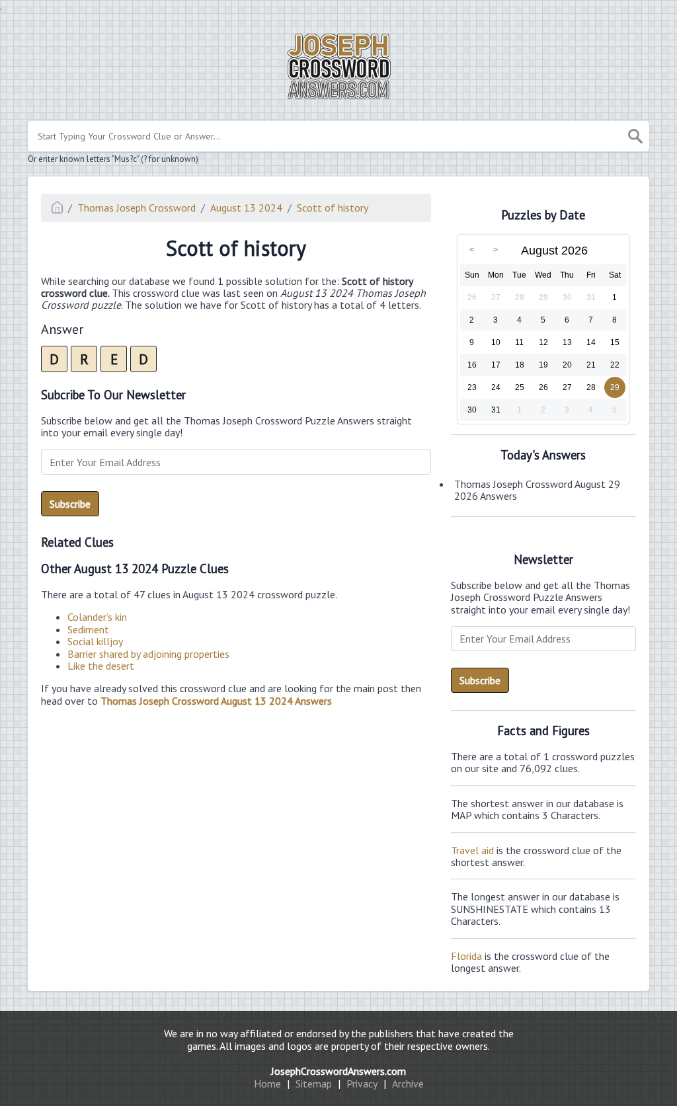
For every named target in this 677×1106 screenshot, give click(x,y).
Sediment (88, 629)
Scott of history (332, 207)
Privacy (362, 1083)
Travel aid (472, 850)
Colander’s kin (97, 616)
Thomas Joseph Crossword (136, 207)
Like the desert (100, 665)
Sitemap (314, 1083)
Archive (408, 1083)
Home (267, 1083)
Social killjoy (95, 641)
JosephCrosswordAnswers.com (338, 1071)
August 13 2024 (246, 207)
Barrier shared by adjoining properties (148, 653)
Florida (466, 956)
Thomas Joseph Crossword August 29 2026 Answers (537, 489)
